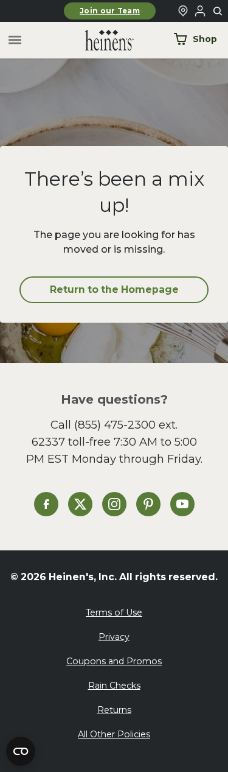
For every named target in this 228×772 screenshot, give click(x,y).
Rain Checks (114, 685)
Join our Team (110, 11)
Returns (114, 709)
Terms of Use (114, 612)
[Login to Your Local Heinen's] (200, 10)
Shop (205, 39)
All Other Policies (114, 734)
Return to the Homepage (114, 289)
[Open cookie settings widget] (20, 751)
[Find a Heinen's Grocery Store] (183, 10)
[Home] (99, 40)
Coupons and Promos (114, 661)
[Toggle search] (218, 11)
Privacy (114, 636)
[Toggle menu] (15, 40)
